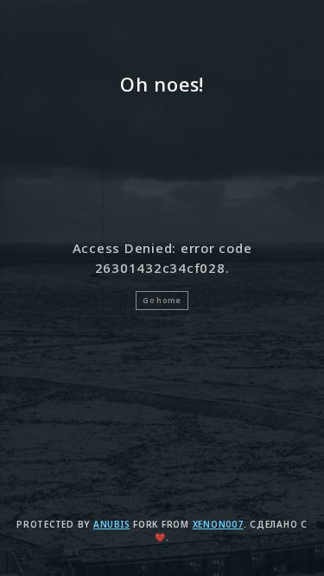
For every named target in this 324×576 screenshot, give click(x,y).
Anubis (111, 524)
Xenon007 (218, 524)
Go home (162, 300)
